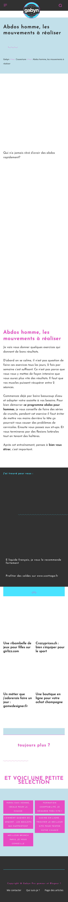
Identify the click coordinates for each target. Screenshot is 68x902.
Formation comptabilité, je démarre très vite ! (49, 807)
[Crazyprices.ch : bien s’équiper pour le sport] (50, 623)
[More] (49, 603)
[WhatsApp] (41, 603)
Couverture (21, 59)
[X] (26, 603)
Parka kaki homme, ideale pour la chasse (18, 807)
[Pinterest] (34, 603)
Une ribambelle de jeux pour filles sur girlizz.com (17, 647)
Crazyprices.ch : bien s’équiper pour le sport (50, 647)
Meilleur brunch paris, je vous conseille (18, 840)
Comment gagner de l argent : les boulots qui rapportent (18, 822)
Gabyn (6, 59)
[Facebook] (18, 603)
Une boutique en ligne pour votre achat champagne (49, 698)
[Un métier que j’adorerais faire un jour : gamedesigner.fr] (17, 674)
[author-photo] (8, 567)
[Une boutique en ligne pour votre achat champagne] (50, 674)
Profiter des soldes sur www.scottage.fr (32, 576)
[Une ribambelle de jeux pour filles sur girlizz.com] (17, 623)
